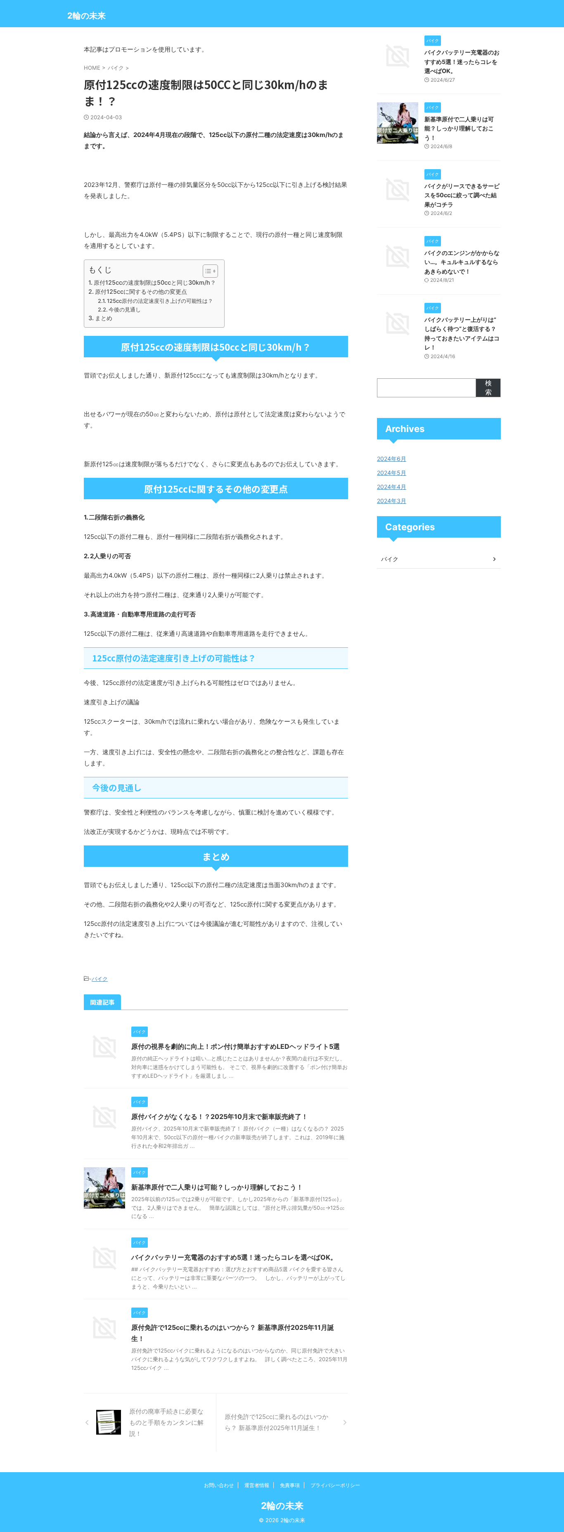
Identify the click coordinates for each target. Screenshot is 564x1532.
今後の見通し (125, 309)
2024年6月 (391, 458)
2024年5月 (391, 472)
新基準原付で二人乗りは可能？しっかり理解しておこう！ (217, 1187)
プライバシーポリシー (335, 1485)
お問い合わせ (219, 1485)
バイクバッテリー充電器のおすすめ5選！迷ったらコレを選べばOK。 (234, 1257)
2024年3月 (391, 500)
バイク (100, 978)
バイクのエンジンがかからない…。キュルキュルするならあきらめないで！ (462, 262)
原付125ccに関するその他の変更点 (141, 291)
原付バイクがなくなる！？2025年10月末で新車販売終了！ (219, 1116)
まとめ (103, 317)
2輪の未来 (86, 16)
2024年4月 (391, 486)
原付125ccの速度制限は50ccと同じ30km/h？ (155, 282)
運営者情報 (256, 1485)
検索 (488, 387)
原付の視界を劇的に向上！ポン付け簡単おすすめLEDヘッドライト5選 (235, 1046)
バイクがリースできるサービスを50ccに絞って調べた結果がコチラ (462, 195)
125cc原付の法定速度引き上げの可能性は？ (160, 300)
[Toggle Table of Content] (206, 271)
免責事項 (290, 1485)
